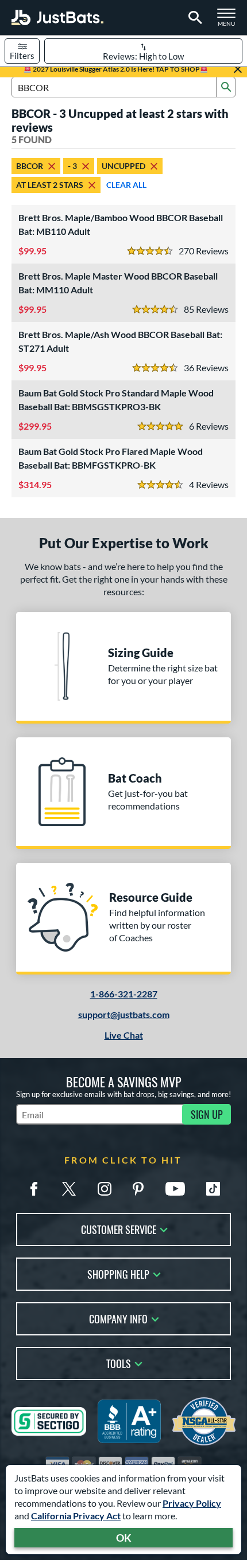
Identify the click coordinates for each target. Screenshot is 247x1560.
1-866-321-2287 (123, 993)
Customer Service (118, 1228)
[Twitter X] (69, 1189)
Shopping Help (118, 1273)
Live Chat (124, 1034)
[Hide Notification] (238, 69)
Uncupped (123, 166)
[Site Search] (193, 18)
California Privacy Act (76, 1515)
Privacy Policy (192, 1503)
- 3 (72, 166)
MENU (229, 20)
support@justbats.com (123, 1014)
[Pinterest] (138, 1189)
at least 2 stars (49, 185)
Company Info (118, 1318)
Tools (118, 1362)
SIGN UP (207, 1114)
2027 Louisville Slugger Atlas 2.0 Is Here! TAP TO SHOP (116, 69)
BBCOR (29, 166)
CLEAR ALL (126, 185)
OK (124, 1537)
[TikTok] (213, 1189)
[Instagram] (104, 1189)
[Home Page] (57, 17)
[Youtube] (175, 1189)
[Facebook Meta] (34, 1189)
